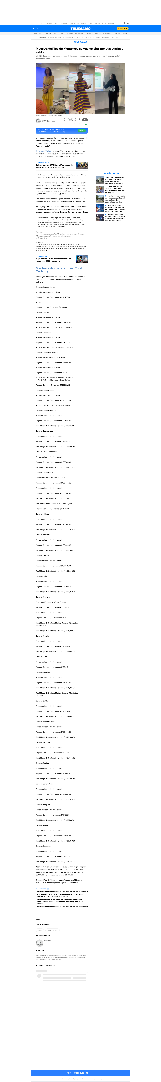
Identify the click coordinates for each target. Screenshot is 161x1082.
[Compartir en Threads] (75, 119)
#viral (41, 248)
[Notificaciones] (124, 23)
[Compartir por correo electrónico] (79, 119)
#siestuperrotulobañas (43, 236)
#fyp (37, 248)
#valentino (46, 248)
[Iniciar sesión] (128, 23)
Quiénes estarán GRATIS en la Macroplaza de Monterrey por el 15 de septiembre (54, 166)
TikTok (40, 930)
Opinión (124, 33)
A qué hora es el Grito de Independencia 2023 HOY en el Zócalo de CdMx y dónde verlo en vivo (60, 895)
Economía (117, 33)
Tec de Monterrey (52, 930)
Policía (55, 33)
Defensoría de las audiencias (88, 1079)
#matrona (74, 234)
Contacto (101, 1079)
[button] (80, 123)
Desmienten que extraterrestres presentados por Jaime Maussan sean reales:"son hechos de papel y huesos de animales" (60, 901)
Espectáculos (79, 33)
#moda (69, 234)
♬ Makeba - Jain (41, 238)
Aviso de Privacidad (64, 1079)
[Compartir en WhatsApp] (64, 119)
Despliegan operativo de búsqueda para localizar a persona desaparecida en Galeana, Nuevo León (115, 217)
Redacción (45, 120)
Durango (111, 23)
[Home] (80, 28)
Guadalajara (74, 23)
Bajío (104, 23)
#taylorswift (71, 246)
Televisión (70, 33)
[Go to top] (127, 1073)
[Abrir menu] (33, 28)
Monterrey (64, 23)
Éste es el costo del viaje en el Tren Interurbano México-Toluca (62, 891)
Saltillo (97, 23)
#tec (69, 236)
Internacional (107, 33)
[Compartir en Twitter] (71, 119)
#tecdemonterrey (62, 248)
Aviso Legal (75, 1079)
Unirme (81, 130)
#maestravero (75, 244)
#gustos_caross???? (54, 246)
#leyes (64, 234)
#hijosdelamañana (56, 236)
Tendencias (89, 33)
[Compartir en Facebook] (68, 119)
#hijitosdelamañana (42, 246)
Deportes (98, 33)
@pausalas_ (39, 232)
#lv (56, 248)
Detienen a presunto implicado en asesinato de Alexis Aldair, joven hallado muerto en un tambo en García (115, 209)
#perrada (81, 234)
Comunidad (47, 33)
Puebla (90, 23)
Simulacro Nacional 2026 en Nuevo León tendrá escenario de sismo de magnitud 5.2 (115, 190)
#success (65, 236)
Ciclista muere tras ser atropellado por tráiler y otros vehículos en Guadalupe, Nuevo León (114, 180)
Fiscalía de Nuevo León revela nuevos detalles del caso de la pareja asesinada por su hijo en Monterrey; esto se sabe (115, 200)
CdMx (56, 23)
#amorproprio (72, 248)
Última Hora (37, 33)
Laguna (83, 23)
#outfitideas (58, 234)
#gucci (52, 248)
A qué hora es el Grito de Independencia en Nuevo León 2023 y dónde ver (53, 260)
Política (62, 33)
